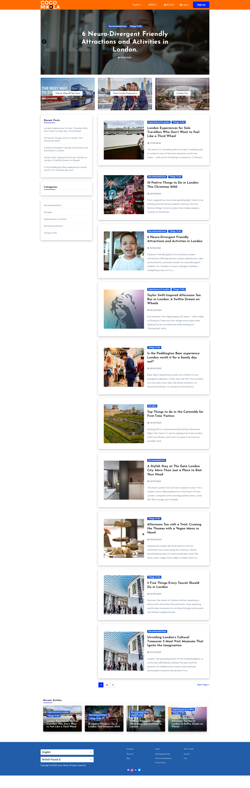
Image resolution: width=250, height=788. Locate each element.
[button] (206, 41)
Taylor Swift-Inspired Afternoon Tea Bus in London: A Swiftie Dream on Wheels (125, 42)
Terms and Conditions (163, 758)
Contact (187, 754)
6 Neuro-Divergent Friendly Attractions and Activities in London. (146, 724)
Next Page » (203, 684)
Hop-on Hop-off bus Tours (67, 93)
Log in (185, 5)
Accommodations (52, 205)
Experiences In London (117, 26)
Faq (185, 758)
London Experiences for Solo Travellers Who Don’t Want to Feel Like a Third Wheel (173, 132)
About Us (130, 754)
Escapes (48, 212)
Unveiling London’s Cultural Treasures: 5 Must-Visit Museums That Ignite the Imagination (175, 641)
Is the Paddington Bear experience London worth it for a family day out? (173, 357)
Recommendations (53, 226)
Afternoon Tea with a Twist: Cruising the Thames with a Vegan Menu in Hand (174, 528)
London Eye (182, 93)
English (136, 5)
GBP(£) (152, 5)
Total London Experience (125, 93)
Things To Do (137, 26)
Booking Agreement (162, 754)
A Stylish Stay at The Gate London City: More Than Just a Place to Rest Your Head (174, 470)
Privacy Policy (160, 763)
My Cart (170, 5)
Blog (128, 758)
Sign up (201, 5)
